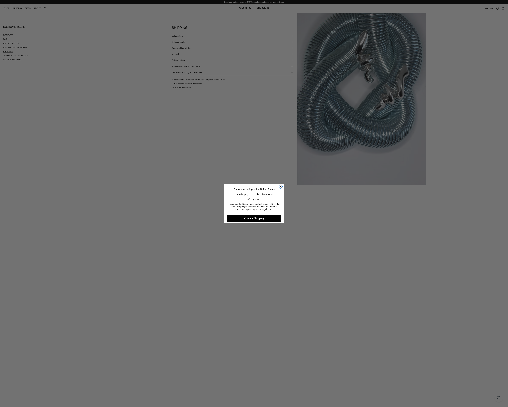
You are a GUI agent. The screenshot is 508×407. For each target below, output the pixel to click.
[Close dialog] (283, 147)
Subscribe (254, 259)
